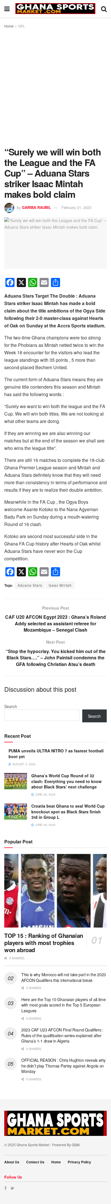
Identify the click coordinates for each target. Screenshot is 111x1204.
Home (9, 25)
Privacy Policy (79, 1162)
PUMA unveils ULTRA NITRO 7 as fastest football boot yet (56, 753)
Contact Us (35, 1162)
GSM (75, 1144)
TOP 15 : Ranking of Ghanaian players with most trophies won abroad (43, 942)
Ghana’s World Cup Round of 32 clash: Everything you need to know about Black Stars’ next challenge (66, 781)
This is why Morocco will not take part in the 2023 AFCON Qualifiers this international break (63, 977)
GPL (21, 25)
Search (10, 706)
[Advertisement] (55, 88)
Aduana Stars (30, 585)
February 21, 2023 (76, 207)
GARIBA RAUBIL (36, 207)
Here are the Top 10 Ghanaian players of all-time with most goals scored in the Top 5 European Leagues (63, 1005)
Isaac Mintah (60, 585)
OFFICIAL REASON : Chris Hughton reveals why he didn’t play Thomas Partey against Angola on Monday (63, 1065)
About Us (11, 1162)
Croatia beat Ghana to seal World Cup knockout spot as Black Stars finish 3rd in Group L (68, 811)
